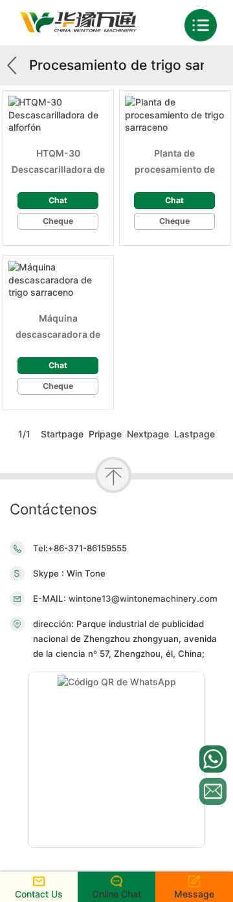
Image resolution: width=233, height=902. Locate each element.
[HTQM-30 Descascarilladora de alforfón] (58, 115)
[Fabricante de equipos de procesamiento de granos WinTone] (78, 28)
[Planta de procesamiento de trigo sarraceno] (175, 115)
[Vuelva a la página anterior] (16, 65)
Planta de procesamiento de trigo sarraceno (175, 162)
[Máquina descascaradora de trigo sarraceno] (58, 280)
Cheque (58, 221)
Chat (58, 200)
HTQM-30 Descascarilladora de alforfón (58, 162)
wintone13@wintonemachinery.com (141, 598)
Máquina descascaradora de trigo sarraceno (58, 327)
